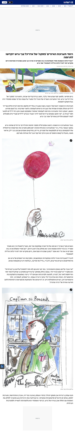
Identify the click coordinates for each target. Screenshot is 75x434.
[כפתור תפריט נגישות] (2, 366)
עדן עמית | (70, 66)
